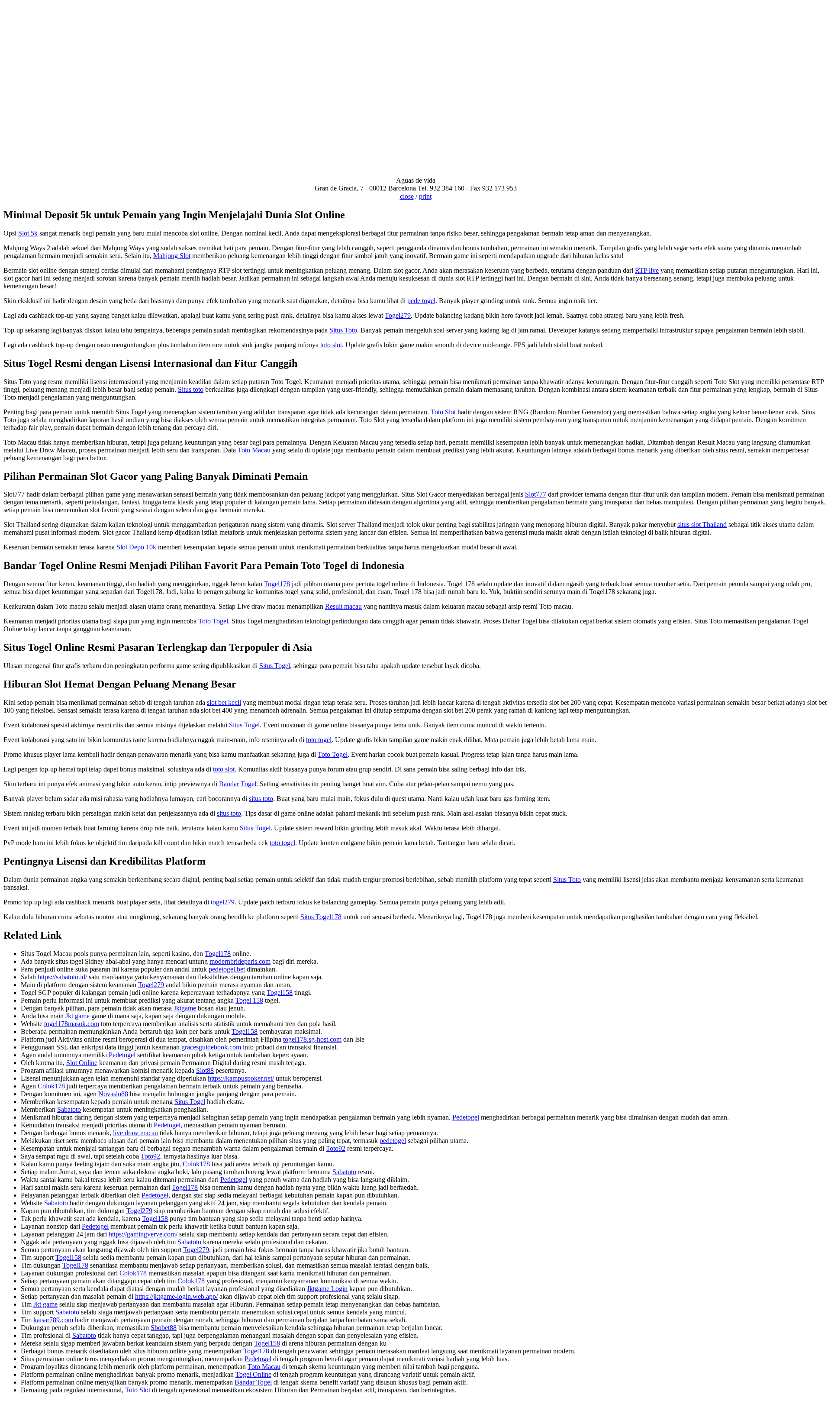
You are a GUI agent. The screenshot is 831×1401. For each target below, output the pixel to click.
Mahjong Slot (171, 255)
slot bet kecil (224, 702)
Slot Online (81, 1062)
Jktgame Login (327, 1288)
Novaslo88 (113, 1094)
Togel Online (253, 1374)
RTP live (647, 270)
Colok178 (51, 1086)
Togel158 (280, 992)
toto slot (331, 345)
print (425, 196)
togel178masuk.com (71, 1023)
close (407, 196)
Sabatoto (69, 1109)
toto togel (319, 739)
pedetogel (393, 1140)
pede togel (421, 300)
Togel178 (277, 584)
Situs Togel (274, 665)
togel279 (223, 902)
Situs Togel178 (320, 916)
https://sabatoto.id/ (62, 977)
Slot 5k (28, 233)
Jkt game (77, 1016)
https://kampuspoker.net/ (241, 1078)
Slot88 (205, 1070)
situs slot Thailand (702, 524)
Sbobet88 (164, 1327)
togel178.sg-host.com (312, 1039)
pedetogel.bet (227, 969)
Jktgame (185, 1008)
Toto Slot (443, 412)
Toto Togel (213, 621)
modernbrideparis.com (240, 961)
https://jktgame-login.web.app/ (176, 1296)
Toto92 (335, 1148)
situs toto (261, 798)
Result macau (343, 606)
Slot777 (535, 494)
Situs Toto (343, 330)
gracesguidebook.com (211, 1047)
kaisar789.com (53, 1320)
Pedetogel (122, 1055)
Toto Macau (254, 450)
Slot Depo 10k (136, 547)
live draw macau (135, 1132)
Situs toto (190, 389)
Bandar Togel (237, 784)
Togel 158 (249, 1000)
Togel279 (398, 315)
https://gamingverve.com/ (143, 1234)
